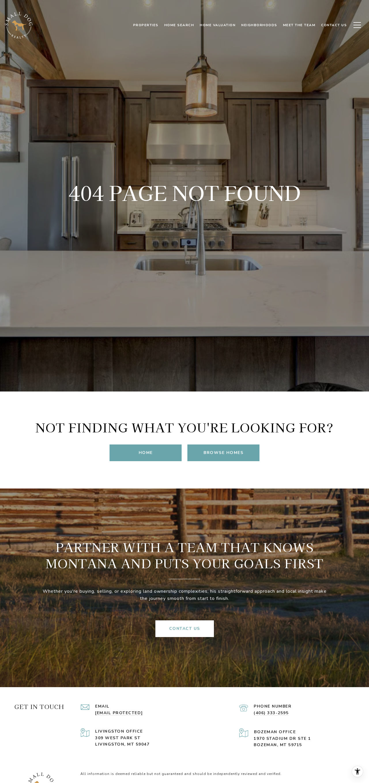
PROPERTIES (146, 25)
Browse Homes (223, 452)
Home (146, 452)
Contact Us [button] (184, 628)
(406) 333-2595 (271, 713)
